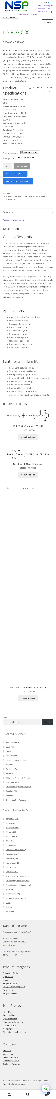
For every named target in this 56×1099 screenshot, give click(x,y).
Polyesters (10, 764)
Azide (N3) (10, 841)
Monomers (10, 795)
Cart (43, 1092)
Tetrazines (10, 911)
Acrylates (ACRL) (12, 819)
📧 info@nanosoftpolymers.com (45, 6)
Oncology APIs (12, 791)
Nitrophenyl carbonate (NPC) (17, 876)
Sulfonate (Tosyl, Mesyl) (16, 898)
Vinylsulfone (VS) (13, 894)
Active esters (11, 823)
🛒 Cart (34, 14)
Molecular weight (10, 153)
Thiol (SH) (12, 199)
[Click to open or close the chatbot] (45, 1088)
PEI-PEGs (9, 773)
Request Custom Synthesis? (18, 181)
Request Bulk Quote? (15, 173)
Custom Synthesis (11, 1060)
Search (5, 717)
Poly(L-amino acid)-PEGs (16, 760)
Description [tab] (8, 212)
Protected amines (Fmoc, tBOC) (19, 885)
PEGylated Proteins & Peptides (18, 778)
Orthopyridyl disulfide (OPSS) (18, 880)
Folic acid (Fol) (12, 858)
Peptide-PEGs (9, 1015)
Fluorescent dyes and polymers (18, 786)
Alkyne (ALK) (11, 832)
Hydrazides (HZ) (12, 863)
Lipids (8, 751)
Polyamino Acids (12, 769)
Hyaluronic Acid (12, 782)
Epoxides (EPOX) (12, 854)
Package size (8, 158)
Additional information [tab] (13, 220)
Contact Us (8, 1054)
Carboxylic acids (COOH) (22, 196)
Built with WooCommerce (14, 1084)
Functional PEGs (12, 742)
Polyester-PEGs (12, 756)
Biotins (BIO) (11, 845)
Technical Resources (12, 1064)
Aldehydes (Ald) (12, 827)
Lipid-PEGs (10, 747)
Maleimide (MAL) (12, 872)
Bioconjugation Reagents (16, 800)
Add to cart (22, 166)
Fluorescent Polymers (13, 1022)
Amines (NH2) (11, 836)
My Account (9, 1094)
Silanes (9, 907)
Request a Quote (10, 1057)
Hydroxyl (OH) (11, 867)
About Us (7, 1050)
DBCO (8, 902)
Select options (28, 437)
